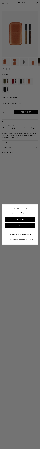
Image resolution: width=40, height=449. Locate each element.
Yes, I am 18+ (20, 219)
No (20, 225)
